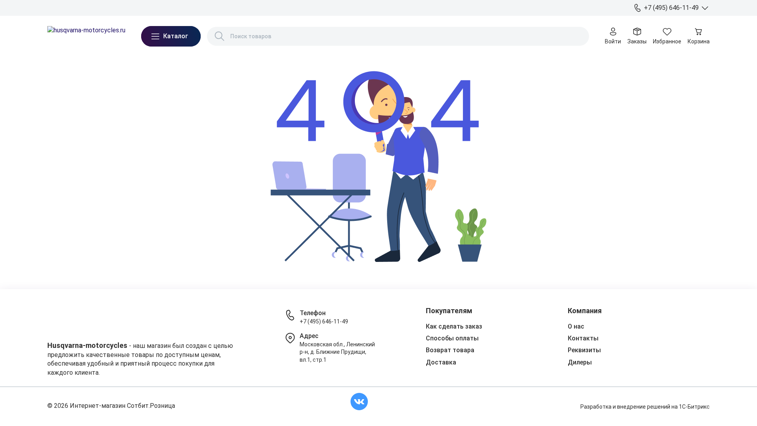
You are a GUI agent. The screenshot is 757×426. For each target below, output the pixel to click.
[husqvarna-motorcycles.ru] (86, 36)
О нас (54, 7)
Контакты (140, 7)
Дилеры (170, 7)
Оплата (111, 7)
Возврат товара (450, 350)
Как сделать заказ (454, 326)
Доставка (81, 7)
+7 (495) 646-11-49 (324, 321)
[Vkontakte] (359, 401)
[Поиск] (219, 36)
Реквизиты (584, 350)
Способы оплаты (452, 338)
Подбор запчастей (211, 7)
